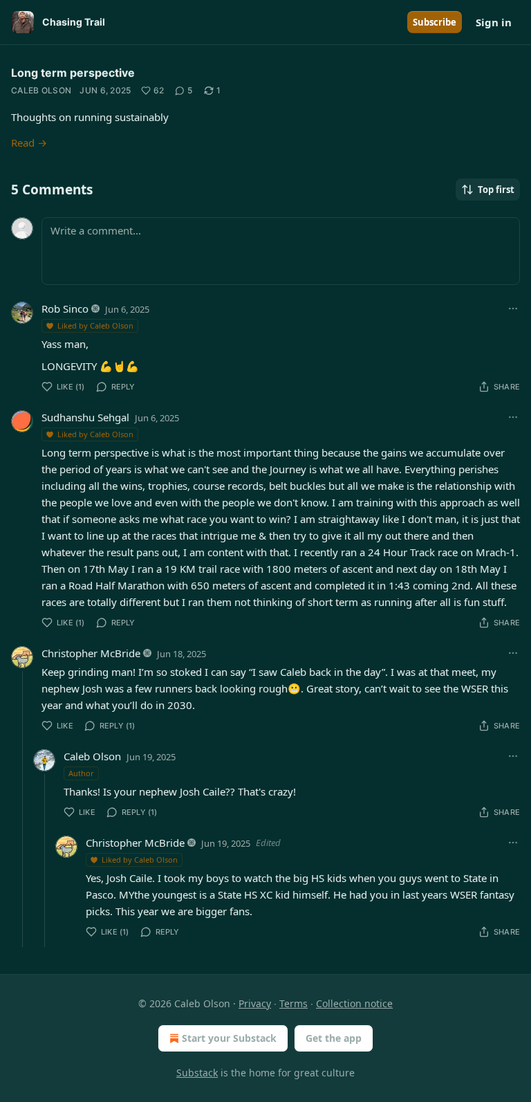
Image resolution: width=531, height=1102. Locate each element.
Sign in (494, 22)
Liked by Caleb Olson (95, 325)
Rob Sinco (64, 308)
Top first (496, 189)
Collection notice (354, 1003)
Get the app (334, 1038)
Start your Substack (229, 1038)
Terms (293, 1003)
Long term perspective (73, 73)
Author (81, 773)
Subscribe (434, 22)
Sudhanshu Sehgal (85, 417)
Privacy (255, 1003)
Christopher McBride (90, 653)
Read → (29, 142)
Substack (197, 1072)
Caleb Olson (41, 90)
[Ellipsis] (513, 308)
